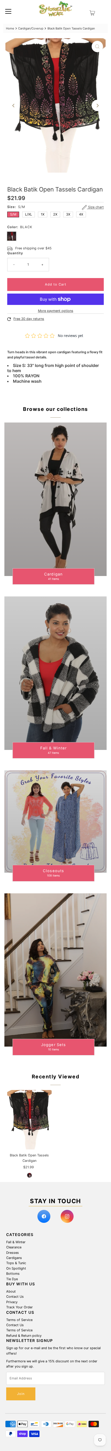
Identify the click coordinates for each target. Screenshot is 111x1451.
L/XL (28, 214)
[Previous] (13, 105)
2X (55, 214)
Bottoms (13, 1274)
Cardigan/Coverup (30, 28)
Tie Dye (12, 1279)
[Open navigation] (8, 11)
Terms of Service (19, 1320)
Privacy (12, 1302)
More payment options (55, 311)
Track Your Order (19, 1307)
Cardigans (14, 1258)
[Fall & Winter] (55, 673)
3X (68, 214)
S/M (13, 214)
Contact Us (15, 1297)
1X (42, 214)
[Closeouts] (55, 821)
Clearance (13, 1247)
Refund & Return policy (24, 1336)
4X (81, 214)
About (11, 1291)
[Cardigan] (55, 499)
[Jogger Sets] (55, 970)
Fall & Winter (16, 1242)
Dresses (12, 1253)
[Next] (97, 105)
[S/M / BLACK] (29, 1175)
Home (10, 28)
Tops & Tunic (16, 1263)
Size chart (95, 207)
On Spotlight (16, 1268)
